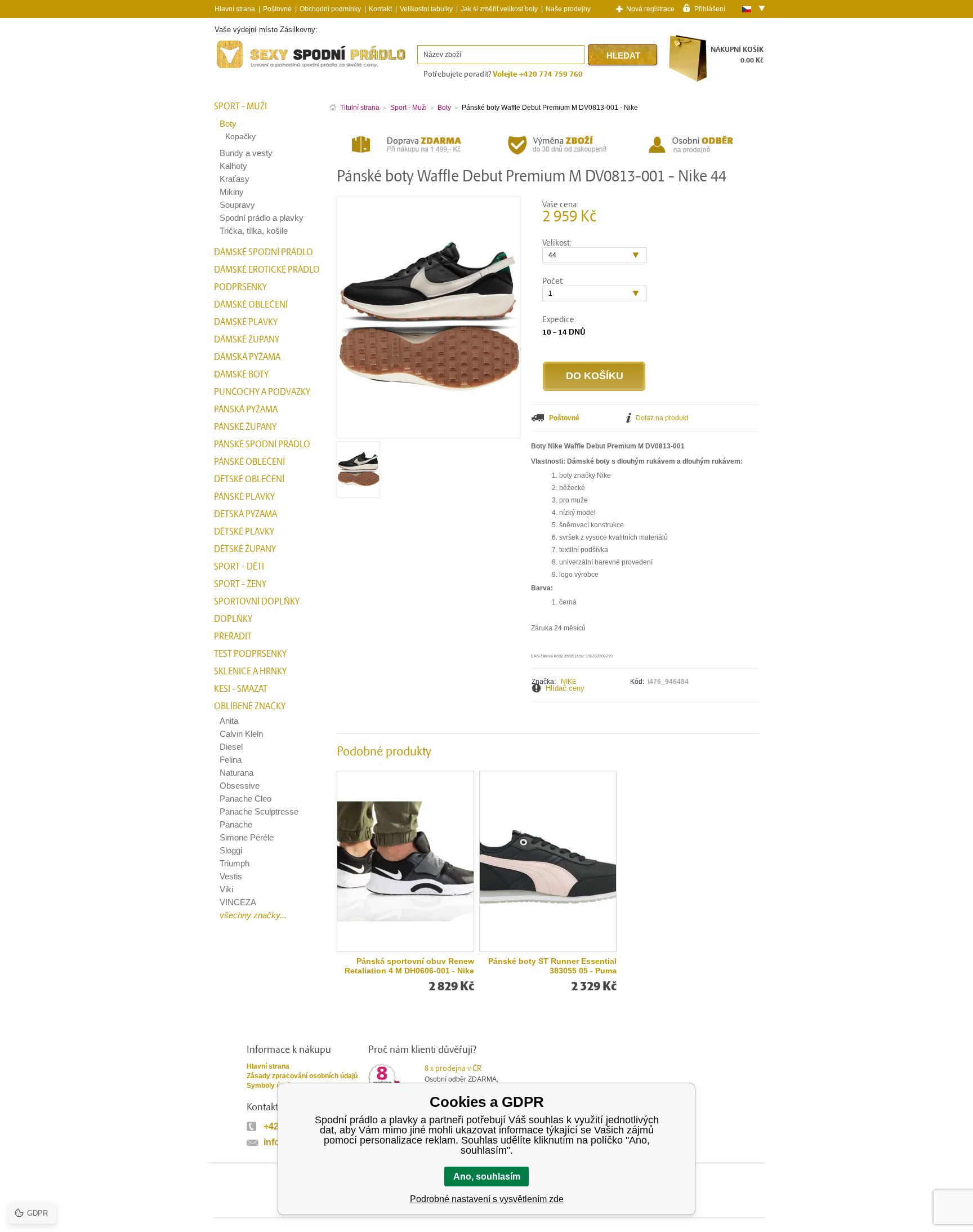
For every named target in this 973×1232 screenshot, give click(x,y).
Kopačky (240, 136)
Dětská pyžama (245, 514)
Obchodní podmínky (330, 9)
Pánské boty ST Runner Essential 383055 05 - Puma (552, 966)
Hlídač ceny (565, 688)
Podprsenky (240, 287)
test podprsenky (250, 654)
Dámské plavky (246, 322)
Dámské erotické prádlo (267, 269)
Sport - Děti (239, 566)
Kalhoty (233, 166)
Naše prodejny (568, 9)
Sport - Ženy (240, 584)
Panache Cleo (245, 798)
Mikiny (232, 192)
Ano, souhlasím (486, 1176)
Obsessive (240, 785)
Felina (231, 759)
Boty (228, 123)
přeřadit (233, 636)
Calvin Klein (241, 734)
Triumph (234, 863)
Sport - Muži (240, 106)
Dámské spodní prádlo (263, 252)
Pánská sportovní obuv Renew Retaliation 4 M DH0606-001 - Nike (409, 966)
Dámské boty (241, 374)
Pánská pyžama (246, 409)
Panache (236, 824)
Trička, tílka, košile (254, 230)
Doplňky (233, 619)
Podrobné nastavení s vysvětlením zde (487, 1199)
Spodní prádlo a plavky (261, 218)
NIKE (569, 682)
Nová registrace (650, 9)
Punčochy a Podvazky (262, 392)
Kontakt (380, 9)
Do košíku (594, 375)
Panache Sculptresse (259, 811)
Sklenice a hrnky (250, 671)
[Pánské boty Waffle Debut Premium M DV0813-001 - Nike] (358, 494)
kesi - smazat (240, 688)
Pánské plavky (244, 496)
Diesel (231, 746)
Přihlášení (709, 8)
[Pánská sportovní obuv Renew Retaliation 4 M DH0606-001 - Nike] (405, 861)
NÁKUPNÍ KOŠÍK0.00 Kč (737, 55)
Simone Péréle (247, 837)
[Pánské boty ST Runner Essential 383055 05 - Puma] (548, 861)
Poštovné (277, 9)
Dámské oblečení (251, 304)
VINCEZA (238, 902)
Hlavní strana (268, 1066)
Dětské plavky (244, 531)
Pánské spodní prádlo (262, 444)
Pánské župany (245, 427)
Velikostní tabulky (426, 9)
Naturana (236, 772)
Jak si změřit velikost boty (499, 9)
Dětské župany (245, 549)
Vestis (231, 876)
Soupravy (237, 205)
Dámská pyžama (247, 357)
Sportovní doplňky (257, 601)
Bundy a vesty (246, 153)
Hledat (623, 55)
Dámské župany (246, 339)
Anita (229, 721)
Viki (226, 889)
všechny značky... (253, 915)
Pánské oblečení (249, 461)
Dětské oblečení (249, 479)
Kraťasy (234, 179)
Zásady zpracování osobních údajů (302, 1076)
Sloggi (231, 850)
